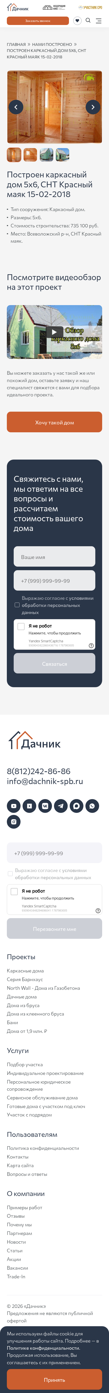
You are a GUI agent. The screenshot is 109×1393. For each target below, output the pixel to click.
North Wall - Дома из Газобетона (43, 987)
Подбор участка (25, 1064)
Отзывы (16, 1215)
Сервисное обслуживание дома (42, 1097)
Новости (16, 1241)
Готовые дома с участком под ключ (46, 1105)
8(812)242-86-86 (38, 771)
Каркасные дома (25, 970)
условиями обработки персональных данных (58, 604)
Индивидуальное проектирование (45, 1072)
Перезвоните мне (54, 928)
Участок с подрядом (29, 1114)
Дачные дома (22, 996)
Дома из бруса (23, 1004)
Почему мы (19, 1224)
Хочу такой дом (54, 422)
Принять (54, 1379)
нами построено (52, 44)
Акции (14, 1258)
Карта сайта (20, 1165)
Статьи (15, 1250)
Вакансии (17, 1267)
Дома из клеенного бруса (35, 1013)
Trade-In (16, 1276)
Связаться (54, 663)
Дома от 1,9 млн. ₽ (27, 1030)
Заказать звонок (37, 20)
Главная (16, 44)
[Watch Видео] (54, 332)
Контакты (17, 1156)
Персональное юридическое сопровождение (39, 1085)
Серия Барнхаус (25, 978)
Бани (12, 1022)
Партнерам (19, 1232)
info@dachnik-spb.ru (45, 781)
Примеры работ (24, 1207)
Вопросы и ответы (27, 1173)
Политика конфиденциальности (43, 1147)
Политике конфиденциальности (43, 1347)
